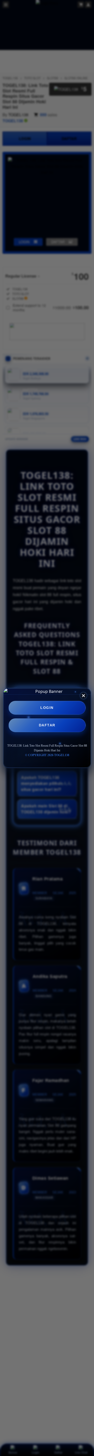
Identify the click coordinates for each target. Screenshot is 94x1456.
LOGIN (47, 708)
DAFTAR (47, 725)
